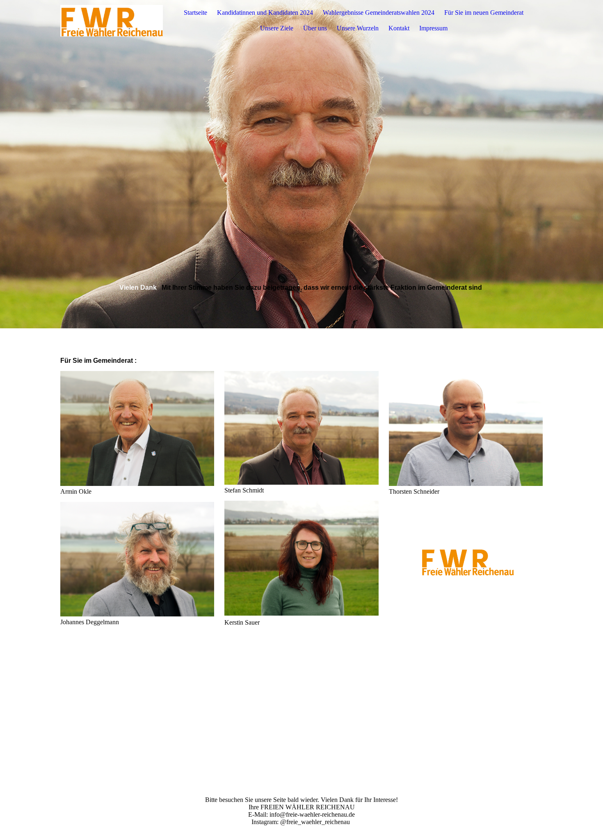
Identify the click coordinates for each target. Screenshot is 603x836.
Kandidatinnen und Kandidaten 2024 (265, 12)
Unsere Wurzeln (358, 28)
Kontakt (398, 28)
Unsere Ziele (276, 28)
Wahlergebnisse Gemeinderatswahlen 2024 (378, 12)
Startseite (195, 12)
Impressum (433, 28)
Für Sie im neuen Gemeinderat (483, 12)
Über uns (315, 28)
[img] (111, 20)
